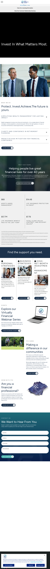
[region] (24, 561)
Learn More (31, 373)
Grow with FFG (7, 405)
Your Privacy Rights (8, 565)
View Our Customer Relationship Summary (25, 10)
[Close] (44, 555)
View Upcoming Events (10, 330)
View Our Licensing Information (25, 8)
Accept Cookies (40, 565)
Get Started (7, 456)
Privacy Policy (39, 561)
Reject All (31, 565)
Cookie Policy (33, 561)
